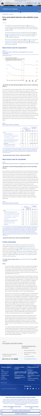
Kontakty (3, 377)
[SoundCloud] (36, 388)
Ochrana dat (30, 370)
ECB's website (7, 256)
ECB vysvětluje (4, 373)
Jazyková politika (31, 380)
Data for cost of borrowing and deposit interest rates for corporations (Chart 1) (20, 86)
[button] (39, 1)
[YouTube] (33, 388)
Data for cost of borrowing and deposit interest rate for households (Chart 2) (19, 167)
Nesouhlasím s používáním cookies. (21, 413)
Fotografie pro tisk (5, 375)
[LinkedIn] (27, 388)
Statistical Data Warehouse (28, 248)
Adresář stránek (4, 382)
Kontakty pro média (9, 359)
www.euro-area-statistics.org (25, 249)
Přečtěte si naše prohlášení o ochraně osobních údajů (12, 407)
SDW (17, 253)
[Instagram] (30, 388)
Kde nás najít (4, 378)
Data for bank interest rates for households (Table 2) (17, 237)
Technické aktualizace (19, 375)
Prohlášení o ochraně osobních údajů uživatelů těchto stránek (33, 372)
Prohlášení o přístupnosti (33, 378)
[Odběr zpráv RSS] (39, 388)
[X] (25, 388)
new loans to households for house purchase (22, 28)
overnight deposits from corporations (17, 35)
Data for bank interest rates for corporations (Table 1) (17, 155)
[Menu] (39, 3)
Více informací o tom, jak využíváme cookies (32, 407)
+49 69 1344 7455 (30, 356)
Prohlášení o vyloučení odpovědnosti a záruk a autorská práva (20, 372)
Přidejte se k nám (4, 371)
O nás (2, 370)
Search (35, 3)
